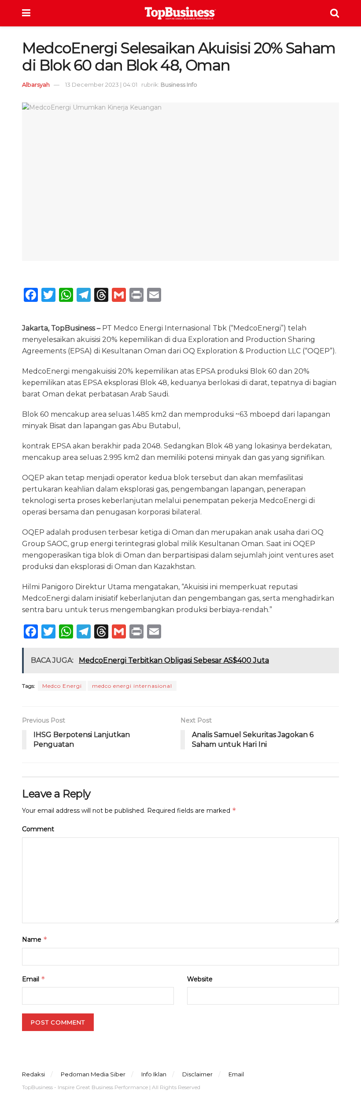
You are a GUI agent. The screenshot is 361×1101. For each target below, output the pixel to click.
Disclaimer (197, 1074)
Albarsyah (36, 84)
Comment (38, 829)
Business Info (179, 84)
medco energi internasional (132, 686)
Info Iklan (153, 1074)
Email (33, 979)
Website (200, 979)
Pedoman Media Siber (93, 1074)
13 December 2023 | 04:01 (101, 84)
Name (35, 939)
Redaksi (33, 1074)
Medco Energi (62, 686)
